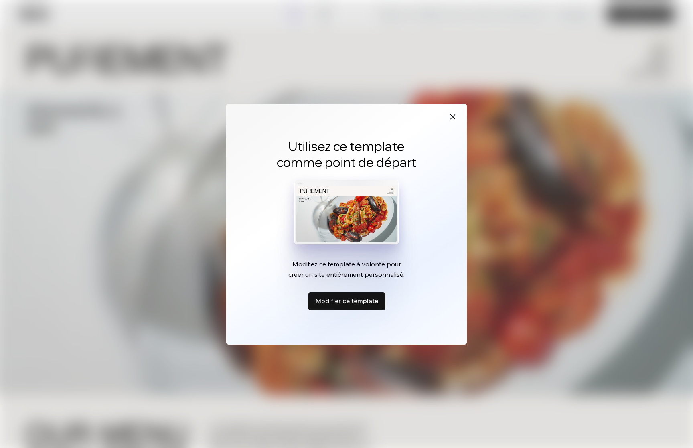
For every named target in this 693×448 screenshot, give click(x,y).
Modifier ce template (346, 301)
